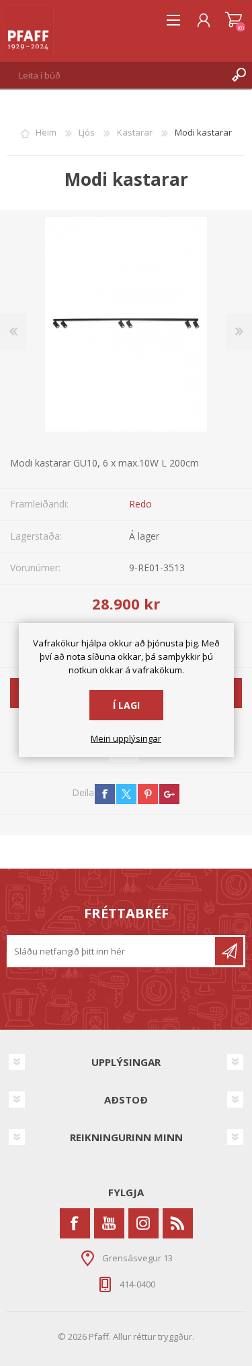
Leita (238, 75)
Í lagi (126, 705)
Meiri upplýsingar (126, 739)
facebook (105, 794)
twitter (126, 794)
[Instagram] (143, 1223)
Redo (140, 503)
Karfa (233, 20)
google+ (169, 794)
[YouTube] (109, 1223)
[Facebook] (75, 1223)
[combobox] (112, 75)
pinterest (148, 794)
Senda (229, 951)
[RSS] (178, 1223)
